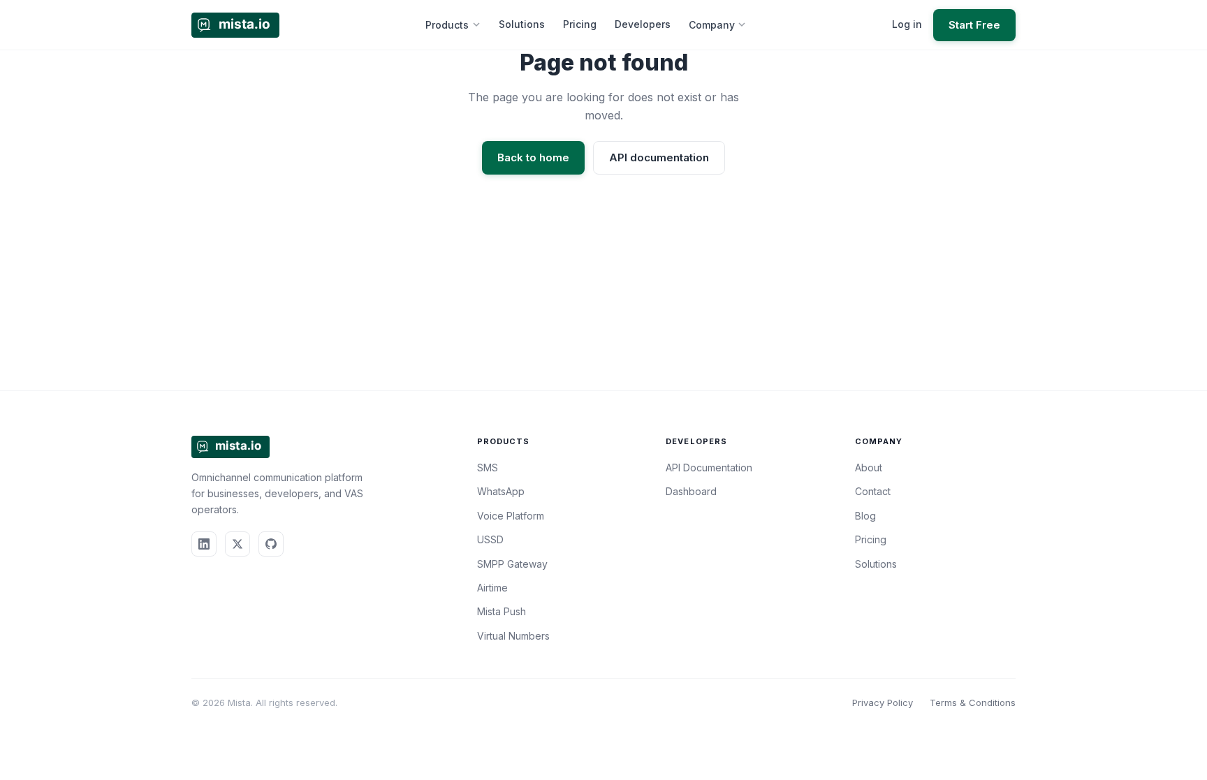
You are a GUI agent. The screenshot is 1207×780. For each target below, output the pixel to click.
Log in (907, 24)
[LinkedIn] (204, 544)
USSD (490, 539)
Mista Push (501, 611)
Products (447, 25)
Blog (865, 516)
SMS (487, 467)
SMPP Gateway (512, 564)
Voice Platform (510, 516)
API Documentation (709, 467)
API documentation (659, 157)
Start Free (974, 24)
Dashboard (691, 491)
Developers (643, 24)
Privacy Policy (882, 702)
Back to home (533, 157)
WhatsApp (501, 491)
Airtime (492, 588)
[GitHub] (271, 544)
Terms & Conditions (973, 702)
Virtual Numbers (513, 636)
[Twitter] (237, 544)
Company (712, 25)
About (868, 467)
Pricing (580, 24)
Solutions (522, 24)
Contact (873, 491)
